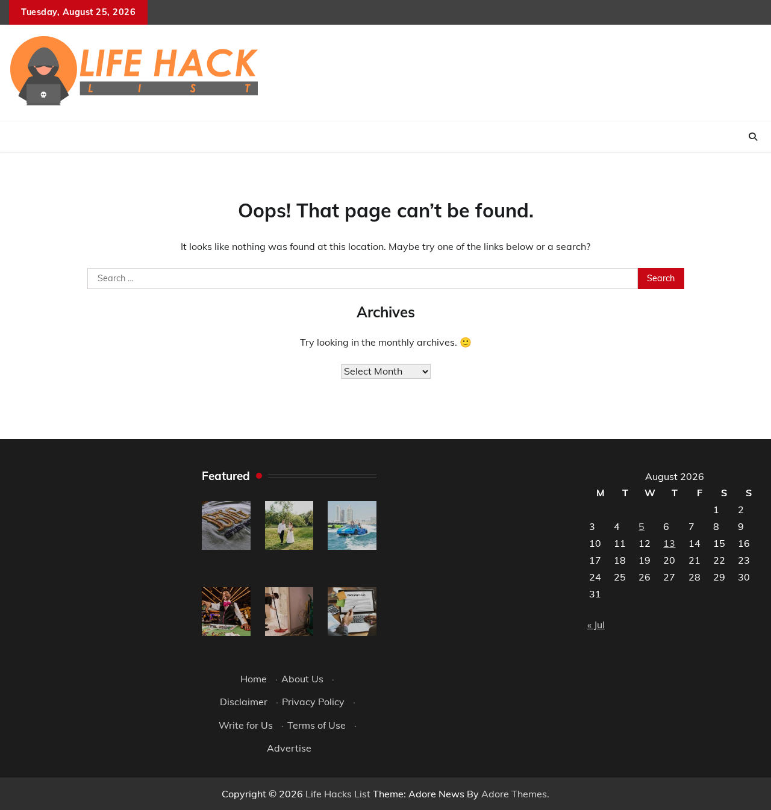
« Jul (596, 624)
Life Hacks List (337, 794)
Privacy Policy (313, 702)
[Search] (753, 137)
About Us (302, 679)
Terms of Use (316, 725)
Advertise (289, 748)
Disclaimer (243, 702)
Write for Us (246, 725)
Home (253, 679)
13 (669, 543)
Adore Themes (514, 794)
